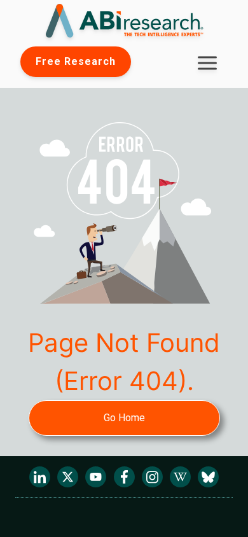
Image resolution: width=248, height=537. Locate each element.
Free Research (76, 61)
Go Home (124, 418)
